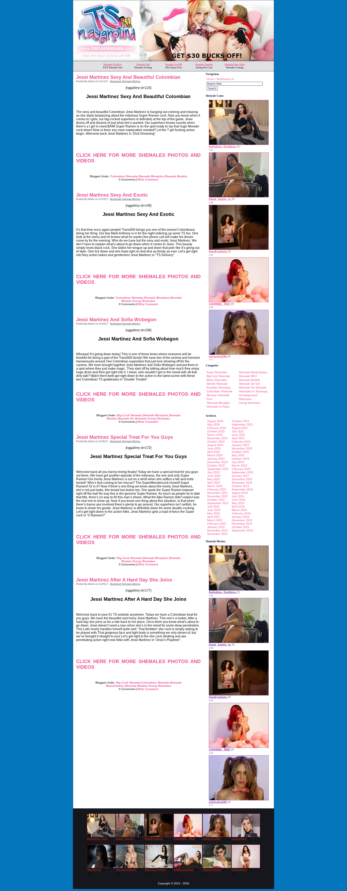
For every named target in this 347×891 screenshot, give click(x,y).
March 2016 (239, 510)
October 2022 (216, 499)
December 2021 (217, 530)
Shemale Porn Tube (235, 64)
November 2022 (217, 496)
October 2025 (216, 431)
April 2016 (238, 506)
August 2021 (240, 428)
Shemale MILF (248, 376)
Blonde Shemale (217, 383)
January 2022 (216, 527)
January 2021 (240, 445)
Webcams (245, 399)
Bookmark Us (225, 79)
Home (210, 79)
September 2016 (242, 489)
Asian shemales (217, 372)
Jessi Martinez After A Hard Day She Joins (124, 579)
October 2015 (240, 527)
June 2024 (214, 448)
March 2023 (214, 486)
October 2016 (240, 486)
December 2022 (217, 492)
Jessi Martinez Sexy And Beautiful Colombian (128, 77)
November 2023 (217, 462)
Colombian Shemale (124, 176)
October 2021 (240, 421)
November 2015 (242, 523)
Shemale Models (176, 176)
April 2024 (213, 451)
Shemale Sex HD (173, 64)
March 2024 (214, 455)
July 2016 (238, 496)
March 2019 (239, 465)
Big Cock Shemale (129, 415)
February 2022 (216, 523)
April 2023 (213, 482)
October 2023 (216, 465)
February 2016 (241, 513)
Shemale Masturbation (253, 372)
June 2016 (238, 499)
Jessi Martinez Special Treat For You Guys (124, 437)
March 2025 (214, 434)
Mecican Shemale (218, 395)
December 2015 (242, 520)
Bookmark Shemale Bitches (125, 81)
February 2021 (241, 441)
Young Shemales (143, 300)
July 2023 (213, 472)
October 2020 (240, 451)
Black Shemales (217, 379)
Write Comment (147, 179)
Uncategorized (248, 395)
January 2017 (240, 475)
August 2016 (240, 492)
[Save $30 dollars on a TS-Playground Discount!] (173, 60)
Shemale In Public (218, 406)
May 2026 (213, 424)
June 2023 (214, 475)
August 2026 (215, 421)
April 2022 (213, 516)
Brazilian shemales (219, 387)
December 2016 (242, 479)
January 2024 (216, 458)
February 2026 (216, 428)
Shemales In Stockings (253, 391)
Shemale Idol (143, 64)
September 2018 (242, 472)
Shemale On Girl (249, 383)
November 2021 (217, 533)
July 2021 (238, 431)
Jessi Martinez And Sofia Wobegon (116, 319)
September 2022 (218, 503)
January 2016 (240, 516)
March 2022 (214, 520)
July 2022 (213, 506)
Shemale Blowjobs (151, 176)
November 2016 (242, 482)
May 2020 (238, 455)
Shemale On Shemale (131, 418)
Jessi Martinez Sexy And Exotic (112, 195)
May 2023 (213, 479)
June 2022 (214, 510)
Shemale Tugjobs (204, 64)
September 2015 (242, 530)
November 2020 (242, 448)
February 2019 (241, 469)
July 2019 (238, 462)
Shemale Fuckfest (112, 64)
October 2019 (240, 458)
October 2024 (216, 441)
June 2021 (238, 434)
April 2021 (238, 438)
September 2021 (242, 424)
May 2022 (213, 513)
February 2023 (216, 489)
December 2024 (217, 438)
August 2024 (215, 445)
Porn (210, 399)
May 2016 (238, 503)
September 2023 (218, 469)
